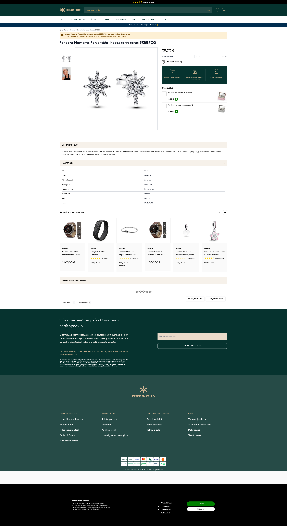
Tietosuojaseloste (197, 419)
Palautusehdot (154, 424)
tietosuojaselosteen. (68, 355)
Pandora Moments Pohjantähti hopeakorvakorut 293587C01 (82, 30)
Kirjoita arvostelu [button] (216, 299)
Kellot (63, 20)
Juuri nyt (164, 20)
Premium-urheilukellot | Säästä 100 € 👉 (143, 25)
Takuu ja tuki (153, 430)
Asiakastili (107, 424)
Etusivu (61, 30)
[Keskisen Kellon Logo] (70, 10)
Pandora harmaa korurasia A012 (180, 105)
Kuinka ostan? (109, 430)
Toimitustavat (195, 435)
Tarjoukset (148, 20)
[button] (225, 212)
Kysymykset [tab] (83, 303)
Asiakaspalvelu (109, 419)
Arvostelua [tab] (67, 303)
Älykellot (95, 20)
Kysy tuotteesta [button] (196, 299)
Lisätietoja (67, 163)
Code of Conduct (68, 435)
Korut (108, 20)
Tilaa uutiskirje (192, 346)
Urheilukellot (78, 20)
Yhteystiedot (66, 424)
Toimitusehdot (154, 419)
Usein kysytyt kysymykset (115, 435)
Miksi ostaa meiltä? (69, 430)
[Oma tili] (217, 10)
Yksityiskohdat (70, 145)
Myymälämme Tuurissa (71, 419)
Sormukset (121, 20)
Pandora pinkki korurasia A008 (180, 93)
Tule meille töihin (69, 440)
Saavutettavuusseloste (199, 424)
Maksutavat (194, 430)
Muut (135, 20)
